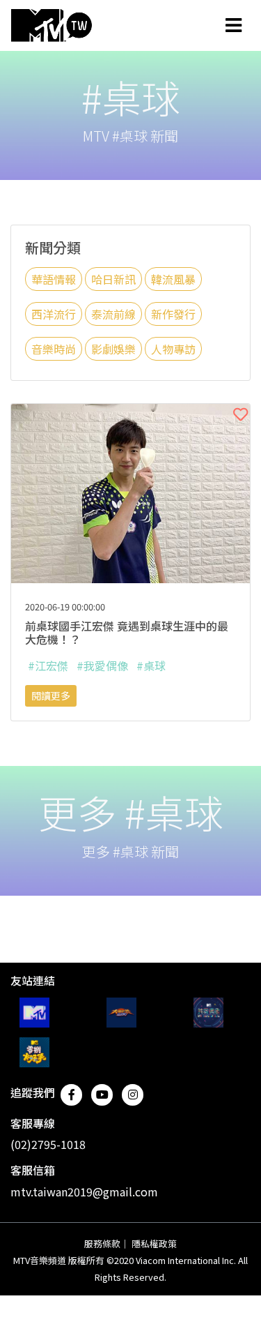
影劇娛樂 (113, 348)
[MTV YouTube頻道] (34, 1012)
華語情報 (53, 279)
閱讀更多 (50, 695)
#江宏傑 (48, 665)
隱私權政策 (154, 1243)
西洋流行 (53, 314)
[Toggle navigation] (233, 25)
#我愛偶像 (102, 665)
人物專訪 (173, 348)
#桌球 (151, 665)
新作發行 (173, 314)
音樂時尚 (53, 348)
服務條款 (102, 1243)
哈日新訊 (113, 279)
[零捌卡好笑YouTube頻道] (34, 1052)
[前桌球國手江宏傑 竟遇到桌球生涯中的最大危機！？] (130, 491)
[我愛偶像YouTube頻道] (208, 1012)
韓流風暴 (173, 279)
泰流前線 (113, 314)
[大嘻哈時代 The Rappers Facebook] (121, 1012)
